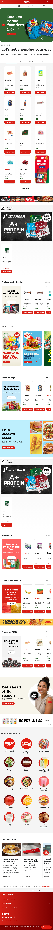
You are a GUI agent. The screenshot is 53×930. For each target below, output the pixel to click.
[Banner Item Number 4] (9, 45)
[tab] (11, 61)
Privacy (11, 926)
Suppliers (33, 928)
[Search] (47, 2)
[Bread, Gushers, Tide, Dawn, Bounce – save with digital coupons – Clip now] (11, 348)
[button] (46, 927)
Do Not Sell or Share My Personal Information (23, 926)
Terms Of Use (40, 926)
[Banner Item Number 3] (7, 45)
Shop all (47, 282)
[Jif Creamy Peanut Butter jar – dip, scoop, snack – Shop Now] (42, 169)
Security (35, 926)
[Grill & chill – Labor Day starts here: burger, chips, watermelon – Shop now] (32, 348)
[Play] (26, 480)
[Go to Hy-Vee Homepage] (27, 2)
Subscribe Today (46, 886)
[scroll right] (49, 25)
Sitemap (7, 926)
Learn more (27, 876)
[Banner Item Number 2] (6, 45)
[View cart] (50, 2)
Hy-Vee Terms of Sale (37, 890)
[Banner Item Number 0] (2, 45)
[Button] (1, 45)
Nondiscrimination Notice (41, 928)
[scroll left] (3, 25)
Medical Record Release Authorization (8, 928)
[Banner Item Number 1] (4, 45)
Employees (19, 928)
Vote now (47, 876)
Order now (6, 876)
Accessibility (50, 928)
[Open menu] (2, 2)
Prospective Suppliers (26, 928)
